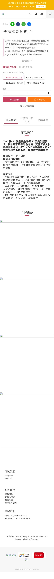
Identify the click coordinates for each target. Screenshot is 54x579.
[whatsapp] (23, 24)
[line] (12, 24)
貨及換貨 (11, 496)
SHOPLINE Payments (31, 569)
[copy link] (29, 24)
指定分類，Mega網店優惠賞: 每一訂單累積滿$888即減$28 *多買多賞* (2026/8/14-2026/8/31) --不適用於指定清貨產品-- (27, 44)
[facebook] (18, 24)
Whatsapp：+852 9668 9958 (17, 518)
